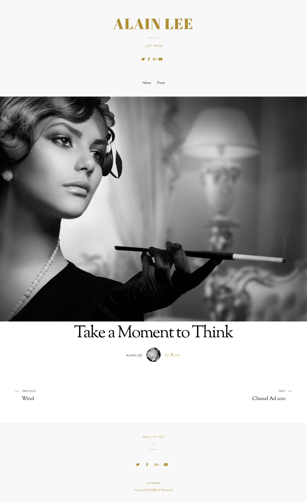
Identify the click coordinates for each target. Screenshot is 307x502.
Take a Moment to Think (153, 333)
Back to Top (153, 437)
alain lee (134, 355)
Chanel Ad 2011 (269, 395)
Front (161, 83)
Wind (29, 395)
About (146, 83)
